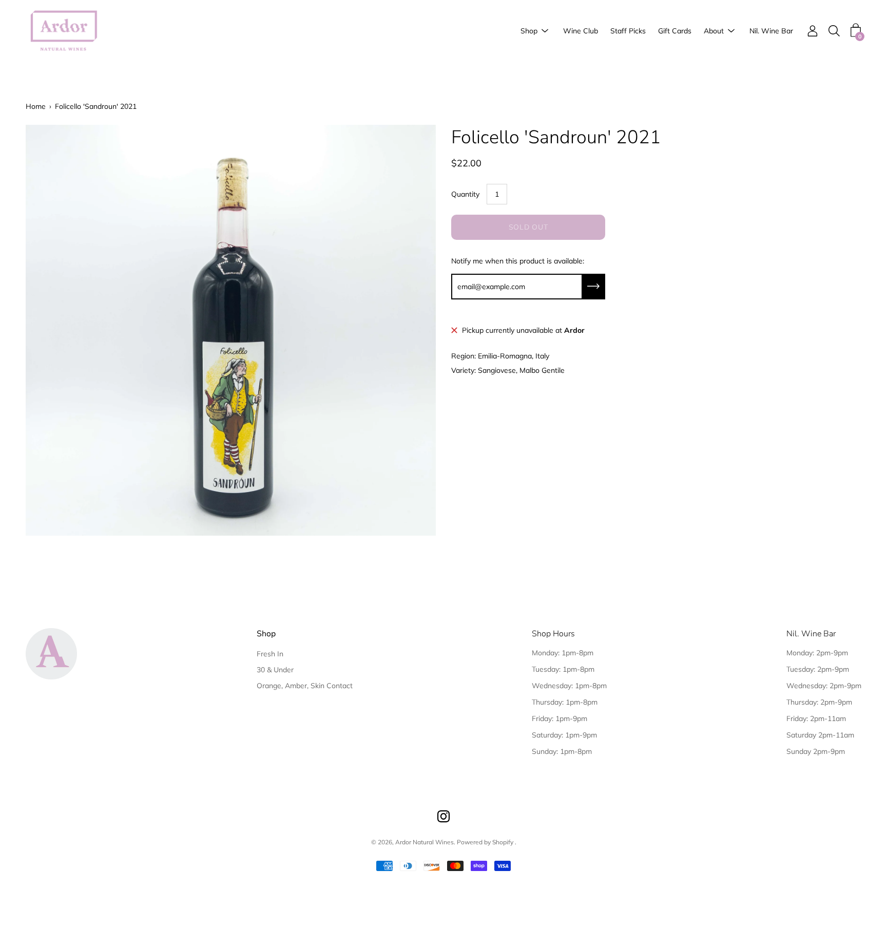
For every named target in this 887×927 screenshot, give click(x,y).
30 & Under (275, 669)
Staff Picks (628, 30)
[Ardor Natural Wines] (64, 31)
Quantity (465, 194)
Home (36, 106)
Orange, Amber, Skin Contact (305, 685)
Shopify (502, 842)
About (714, 30)
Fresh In (270, 653)
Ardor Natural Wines (424, 842)
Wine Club (580, 30)
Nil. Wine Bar (771, 30)
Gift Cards (674, 30)
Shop (528, 30)
